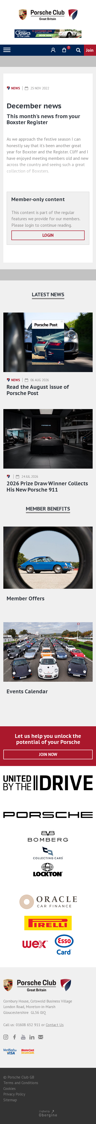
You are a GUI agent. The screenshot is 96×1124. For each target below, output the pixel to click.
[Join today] (90, 50)
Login (48, 235)
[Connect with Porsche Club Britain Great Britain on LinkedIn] (31, 1037)
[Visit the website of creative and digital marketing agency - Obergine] (48, 1113)
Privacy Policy (14, 1094)
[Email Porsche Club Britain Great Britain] (40, 1037)
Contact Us (55, 1024)
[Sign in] (53, 50)
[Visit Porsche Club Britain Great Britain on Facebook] (14, 1037)
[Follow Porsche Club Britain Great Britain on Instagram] (5, 1037)
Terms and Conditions (20, 1082)
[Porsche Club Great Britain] (48, 14)
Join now (48, 754)
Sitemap (10, 1099)
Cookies (9, 1088)
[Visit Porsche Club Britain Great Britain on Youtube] (23, 1037)
